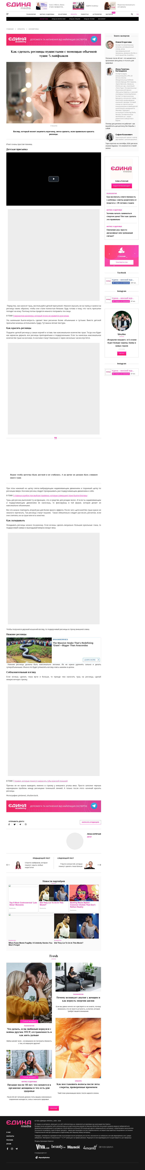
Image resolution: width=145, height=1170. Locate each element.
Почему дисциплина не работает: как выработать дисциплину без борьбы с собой (120, 126)
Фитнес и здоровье (29, 1082)
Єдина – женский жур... (123, 280)
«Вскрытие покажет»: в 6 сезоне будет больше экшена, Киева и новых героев (122, 343)
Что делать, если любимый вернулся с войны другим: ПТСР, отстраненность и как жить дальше (29, 1032)
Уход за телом (89, 19)
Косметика (44, 19)
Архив (8, 1144)
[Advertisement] (53, 457)
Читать (121, 353)
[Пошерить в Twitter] (14, 824)
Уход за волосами (58, 19)
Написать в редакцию (90, 822)
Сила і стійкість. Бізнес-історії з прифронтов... (57, 6)
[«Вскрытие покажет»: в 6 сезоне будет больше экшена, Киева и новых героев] (122, 321)
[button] (132, 14)
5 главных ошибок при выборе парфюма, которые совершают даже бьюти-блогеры (50, 495)
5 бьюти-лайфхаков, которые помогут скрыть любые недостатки (36, 865)
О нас (8, 1132)
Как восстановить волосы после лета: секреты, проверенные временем (78, 1086)
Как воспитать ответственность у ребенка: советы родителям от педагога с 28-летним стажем (122, 200)
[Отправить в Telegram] (20, 824)
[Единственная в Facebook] (7, 1149)
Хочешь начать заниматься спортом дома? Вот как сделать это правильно (121, 216)
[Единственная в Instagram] (12, 1149)
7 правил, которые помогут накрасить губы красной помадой (40, 781)
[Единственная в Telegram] (16, 1149)
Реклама (9, 1140)
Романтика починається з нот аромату (126, 6)
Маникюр (101, 19)
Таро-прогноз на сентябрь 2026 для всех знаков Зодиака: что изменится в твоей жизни (121, 145)
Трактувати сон (122, 262)
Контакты (10, 1136)
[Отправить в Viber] (25, 824)
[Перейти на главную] (18, 6)
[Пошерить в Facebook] (9, 824)
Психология (29, 1026)
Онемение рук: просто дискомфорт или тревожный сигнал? (120, 233)
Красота (78, 1081)
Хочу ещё (53, 1108)
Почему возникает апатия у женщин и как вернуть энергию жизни (78, 999)
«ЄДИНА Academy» (92, 6)
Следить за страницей (122, 283)
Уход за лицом (74, 19)
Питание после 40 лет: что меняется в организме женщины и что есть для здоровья (29, 1088)
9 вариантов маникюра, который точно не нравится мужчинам (41, 316)
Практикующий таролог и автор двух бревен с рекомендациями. (126, 138)
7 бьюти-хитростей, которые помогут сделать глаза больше (70, 865)
